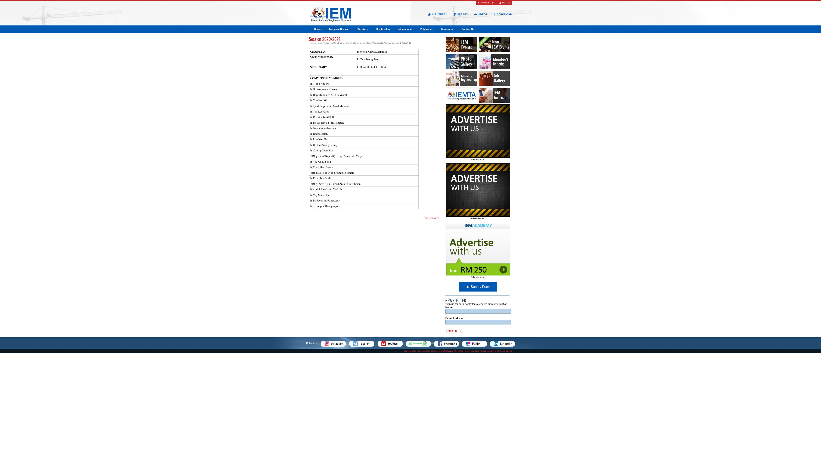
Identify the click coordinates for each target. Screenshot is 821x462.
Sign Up (505, 2)
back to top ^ (432, 218)
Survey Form (480, 287)
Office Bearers (344, 43)
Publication (426, 29)
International (405, 29)
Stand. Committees (362, 43)
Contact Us (468, 29)
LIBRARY (462, 14)
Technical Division (339, 29)
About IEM (329, 43)
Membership (383, 29)
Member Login (487, 2)
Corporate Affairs (381, 43)
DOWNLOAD (504, 14)
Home (317, 29)
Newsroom (447, 29)
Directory (362, 29)
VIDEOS (482, 14)
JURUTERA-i (439, 14)
